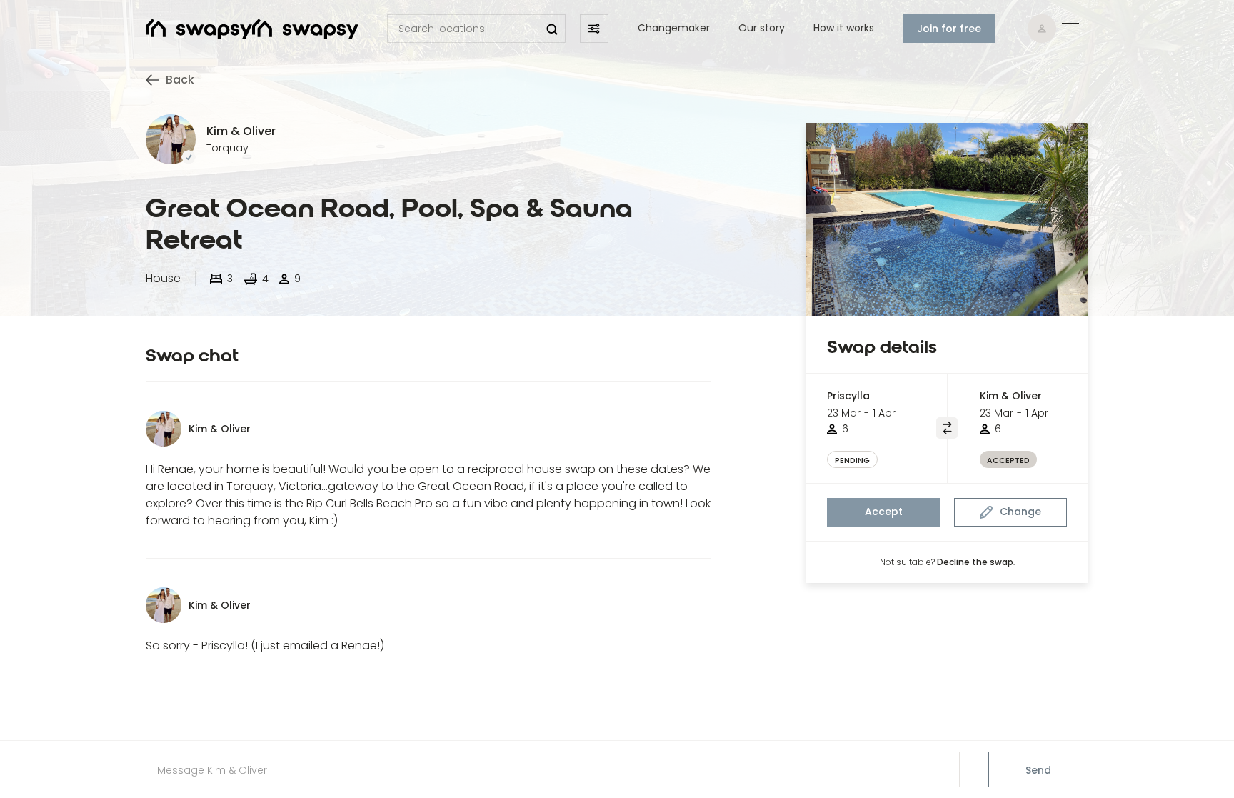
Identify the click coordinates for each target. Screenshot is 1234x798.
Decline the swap (975, 562)
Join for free (949, 28)
